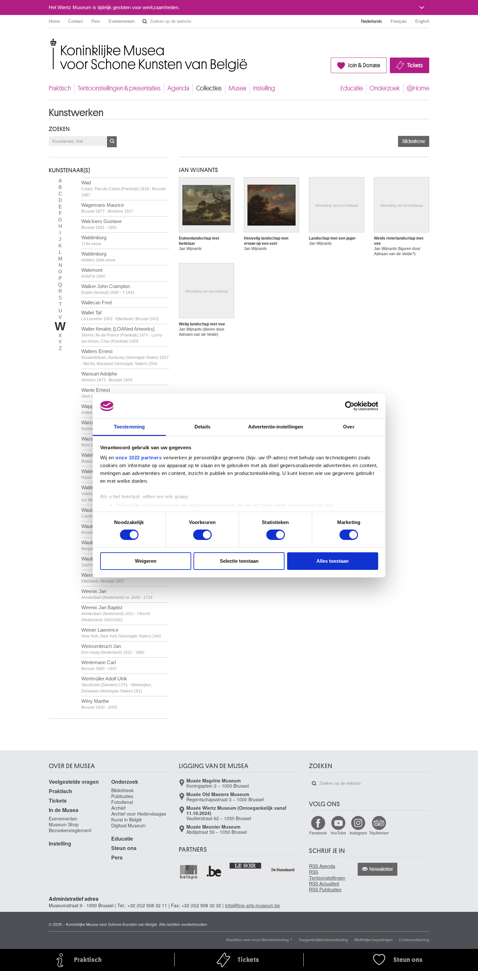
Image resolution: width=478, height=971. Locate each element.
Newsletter (381, 869)
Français (399, 21)
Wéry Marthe (99, 704)
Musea (237, 88)
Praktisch (60, 88)
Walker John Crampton (108, 289)
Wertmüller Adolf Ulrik (116, 684)
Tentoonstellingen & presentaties (119, 88)
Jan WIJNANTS (198, 170)
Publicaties (122, 796)
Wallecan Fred (96, 302)
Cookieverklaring (414, 939)
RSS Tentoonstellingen (327, 875)
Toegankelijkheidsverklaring (323, 939)
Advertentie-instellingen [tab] (275, 426)
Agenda (178, 88)
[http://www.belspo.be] (189, 871)
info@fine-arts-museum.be (252, 905)
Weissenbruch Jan (112, 649)
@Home (418, 88)
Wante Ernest (116, 393)
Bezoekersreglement (70, 830)
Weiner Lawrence (121, 632)
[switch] (202, 535)
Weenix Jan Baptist (115, 613)
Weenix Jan (117, 594)
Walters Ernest (125, 357)
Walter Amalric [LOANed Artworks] (122, 335)
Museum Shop (64, 824)
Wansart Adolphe (106, 376)
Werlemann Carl (99, 665)
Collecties (209, 88)
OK (112, 141)
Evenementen (122, 21)
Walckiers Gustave (101, 224)
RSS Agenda (322, 866)
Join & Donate (364, 65)
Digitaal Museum (128, 825)
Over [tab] (348, 426)
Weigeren (145, 561)
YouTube (338, 832)
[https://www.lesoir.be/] (246, 865)
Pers (95, 21)
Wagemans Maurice (107, 208)
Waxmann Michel (103, 578)
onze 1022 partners (138, 457)
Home (54, 21)
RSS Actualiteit (324, 883)
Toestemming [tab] (129, 426)
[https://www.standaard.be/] (283, 869)
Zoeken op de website (145, 21)
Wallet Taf (120, 315)
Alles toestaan (332, 561)
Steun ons (124, 848)
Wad (123, 188)
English (422, 21)
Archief (118, 808)
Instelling (264, 88)
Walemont (93, 273)
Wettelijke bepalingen (373, 939)
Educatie (351, 88)
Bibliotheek (122, 790)
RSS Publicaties (325, 889)
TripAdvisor (379, 832)
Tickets (415, 65)
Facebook (318, 832)
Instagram (358, 832)
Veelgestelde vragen (74, 781)
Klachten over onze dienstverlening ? (259, 939)
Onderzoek (385, 88)
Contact (75, 21)
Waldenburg (93, 240)
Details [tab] (202, 426)
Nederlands (371, 21)
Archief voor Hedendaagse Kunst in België (138, 816)
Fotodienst (122, 802)
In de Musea (63, 810)
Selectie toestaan (239, 561)
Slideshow (413, 141)
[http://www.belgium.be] (214, 871)
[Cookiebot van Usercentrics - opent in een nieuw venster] (349, 406)
